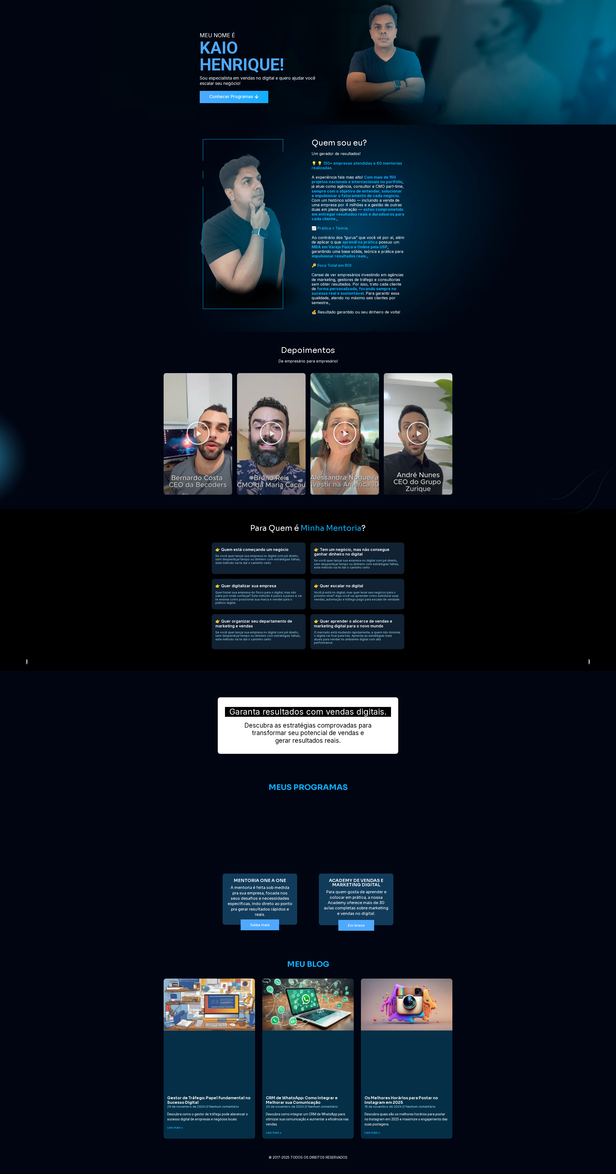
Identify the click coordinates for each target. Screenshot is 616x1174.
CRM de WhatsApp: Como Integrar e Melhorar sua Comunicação (302, 1100)
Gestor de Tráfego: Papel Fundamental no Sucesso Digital (208, 1100)
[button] (198, 434)
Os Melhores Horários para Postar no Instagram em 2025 (401, 1100)
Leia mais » (175, 1127)
